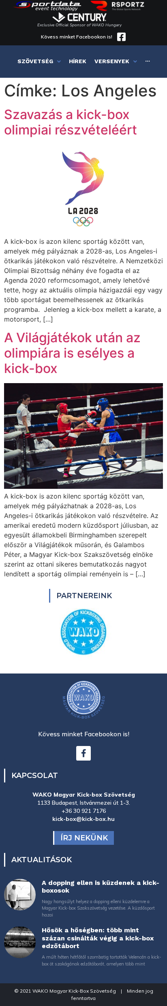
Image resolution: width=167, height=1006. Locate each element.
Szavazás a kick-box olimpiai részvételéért (70, 122)
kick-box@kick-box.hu (83, 819)
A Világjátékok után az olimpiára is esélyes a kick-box (72, 353)
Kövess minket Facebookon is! (76, 37)
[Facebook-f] (83, 753)
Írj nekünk (84, 837)
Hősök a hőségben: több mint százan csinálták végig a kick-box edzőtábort (98, 937)
